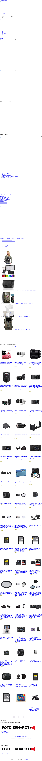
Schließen (1, 38)
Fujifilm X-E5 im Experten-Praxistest (6, 194)
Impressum (4, 35)
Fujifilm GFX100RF (3, 203)
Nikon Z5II (2, 201)
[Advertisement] (7, 117)
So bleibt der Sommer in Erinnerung (8, 171)
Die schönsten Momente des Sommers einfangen (10, 176)
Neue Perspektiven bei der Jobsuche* (21, 736)
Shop (3, 14)
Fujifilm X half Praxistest (4, 198)
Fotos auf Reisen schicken (6, 172)
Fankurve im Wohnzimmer (6, 243)
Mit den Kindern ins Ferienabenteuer (8, 244)
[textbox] (21, 137)
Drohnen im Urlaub (3, 196)
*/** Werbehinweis (27, 738)
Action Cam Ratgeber (3, 200)
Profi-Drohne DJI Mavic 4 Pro (5, 199)
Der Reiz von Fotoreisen (6, 174)
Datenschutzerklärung (5, 36)
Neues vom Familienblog (19, 238)
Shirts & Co (4, 13)
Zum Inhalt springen (3, 0)
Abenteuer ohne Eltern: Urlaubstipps (8, 245)
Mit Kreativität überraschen (6, 175)
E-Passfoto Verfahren (3, 202)
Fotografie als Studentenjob (6, 177)
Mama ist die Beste (5, 246)
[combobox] (21, 136)
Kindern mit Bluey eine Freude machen (8, 241)
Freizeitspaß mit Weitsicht (6, 173)
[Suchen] (12, 16)
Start (3, 11)
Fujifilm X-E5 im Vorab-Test (4, 197)
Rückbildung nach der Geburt (7, 240)
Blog (3, 12)
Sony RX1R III (2, 195)
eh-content (15, 738)
